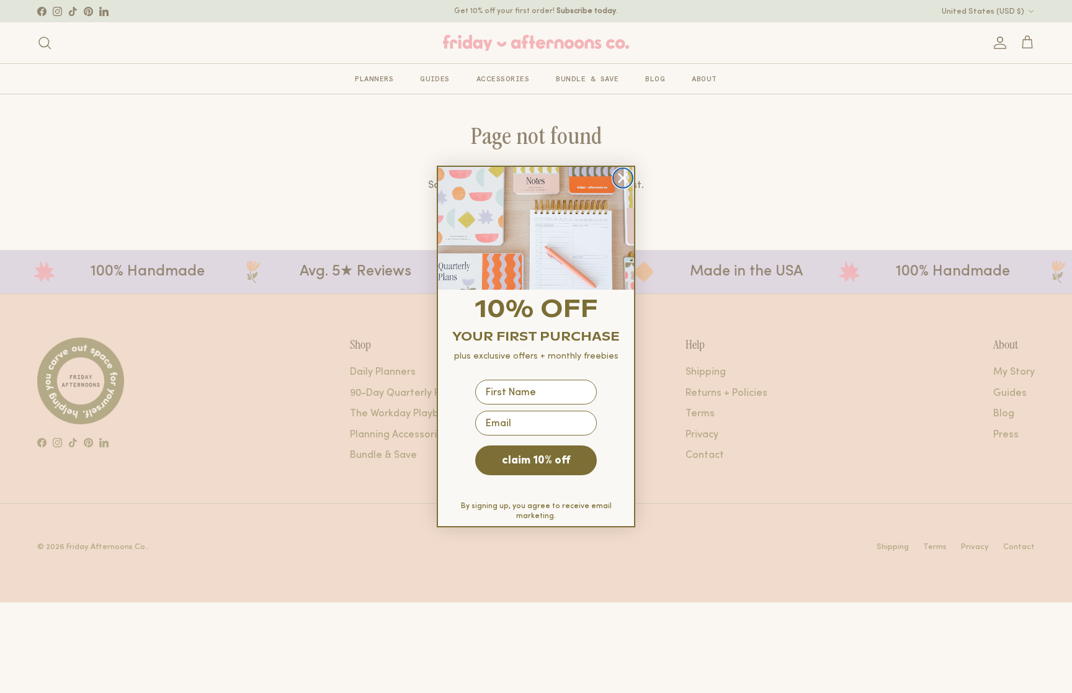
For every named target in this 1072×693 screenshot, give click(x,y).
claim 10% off (536, 460)
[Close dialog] (623, 178)
